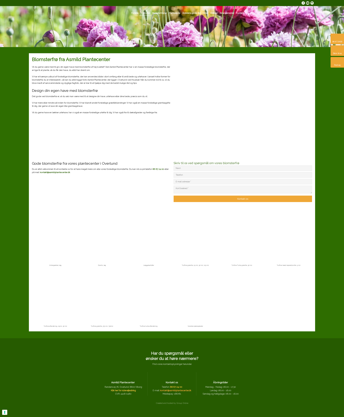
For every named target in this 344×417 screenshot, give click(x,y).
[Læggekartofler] (148, 235)
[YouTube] (307, 3)
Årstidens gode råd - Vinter (195, 13)
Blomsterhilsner (159, 13)
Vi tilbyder (145, 13)
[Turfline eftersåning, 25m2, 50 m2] (55, 296)
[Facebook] (303, 3)
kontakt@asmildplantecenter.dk (55, 172)
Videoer (214, 13)
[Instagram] (312, 3)
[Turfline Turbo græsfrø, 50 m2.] (242, 235)
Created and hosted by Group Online (172, 403)
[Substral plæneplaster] (195, 296)
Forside (134, 13)
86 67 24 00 (158, 169)
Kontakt (240, 13)
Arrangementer (227, 13)
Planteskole (174, 13)
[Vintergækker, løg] (55, 235)
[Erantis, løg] (102, 235)
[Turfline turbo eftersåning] (148, 296)
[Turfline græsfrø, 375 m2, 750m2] (102, 296)
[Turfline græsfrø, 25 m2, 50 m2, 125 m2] (195, 235)
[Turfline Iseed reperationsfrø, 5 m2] (288, 235)
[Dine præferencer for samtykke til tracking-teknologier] (4, 412)
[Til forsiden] (110, 13)
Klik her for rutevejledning (123, 390)
